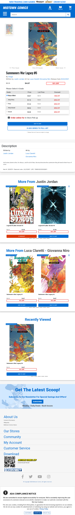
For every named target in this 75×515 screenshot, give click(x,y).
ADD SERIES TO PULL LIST (38, 128)
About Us (11, 417)
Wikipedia (6, 422)
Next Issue (59, 68)
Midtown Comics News (10, 425)
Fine (9, 104)
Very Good (11, 108)
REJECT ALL (47, 513)
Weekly (25, 406)
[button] (50, 8)
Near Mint (12, 95)
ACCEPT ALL (37, 513)
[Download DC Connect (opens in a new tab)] (38, 470)
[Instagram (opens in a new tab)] (49, 477)
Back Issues (47, 406)
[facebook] (22, 477)
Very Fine (11, 99)
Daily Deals (35, 406)
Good (10, 112)
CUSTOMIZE (28, 513)
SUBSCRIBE (37, 402)
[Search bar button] (68, 14)
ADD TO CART (37, 123)
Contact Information (9, 420)
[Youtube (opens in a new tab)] (39, 477)
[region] (7, 207)
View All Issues (37, 68)
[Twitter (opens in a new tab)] (30, 477)
